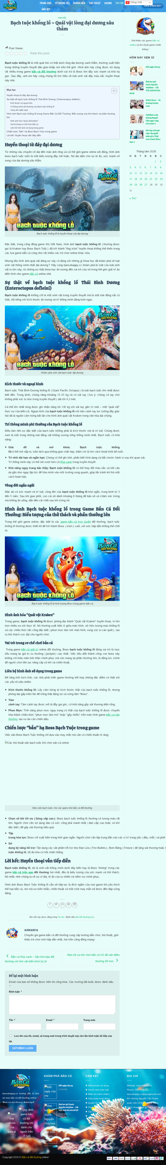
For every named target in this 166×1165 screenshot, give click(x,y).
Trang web (89, 1020)
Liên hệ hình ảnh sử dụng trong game (27, 128)
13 (146, 173)
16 (161, 173)
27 (146, 185)
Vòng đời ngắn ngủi (19, 110)
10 (131, 173)
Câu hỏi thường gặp (98, 1112)
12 (141, 173)
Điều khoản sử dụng (98, 1086)
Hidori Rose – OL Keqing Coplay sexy (153, 103)
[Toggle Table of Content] (112, 90)
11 (136, 173)
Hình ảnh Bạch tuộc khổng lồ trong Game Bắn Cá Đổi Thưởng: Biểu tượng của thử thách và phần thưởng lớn (61, 115)
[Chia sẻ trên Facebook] (50, 905)
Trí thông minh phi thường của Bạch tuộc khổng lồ (32, 106)
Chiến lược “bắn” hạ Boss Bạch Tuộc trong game (32, 131)
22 (156, 179)
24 (131, 185)
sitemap (29, 1102)
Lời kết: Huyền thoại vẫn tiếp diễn (24, 135)
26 (141, 185)
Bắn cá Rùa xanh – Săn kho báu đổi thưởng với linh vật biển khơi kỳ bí (29, 959)
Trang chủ (45, 3)
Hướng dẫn (79, 3)
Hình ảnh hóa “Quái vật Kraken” (24, 121)
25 (136, 185)
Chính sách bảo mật (98, 1090)
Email (50, 1020)
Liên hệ (97, 1116)
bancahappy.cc (144, 1086)
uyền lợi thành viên (99, 1103)
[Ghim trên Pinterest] (68, 905)
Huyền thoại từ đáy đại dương (22, 95)
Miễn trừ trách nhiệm (98, 1094)
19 (141, 179)
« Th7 (133, 198)
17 (131, 179)
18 (136, 179)
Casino (108, 3)
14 (151, 173)
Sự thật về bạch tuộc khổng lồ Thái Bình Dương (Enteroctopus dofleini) (43, 99)
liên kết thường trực (84, 917)
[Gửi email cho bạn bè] (62, 905)
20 (146, 179)
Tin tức (120, 3)
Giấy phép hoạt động (99, 1099)
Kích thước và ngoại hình (21, 103)
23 (161, 179)
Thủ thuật (95, 3)
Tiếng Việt (136, 2)
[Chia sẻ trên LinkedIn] (74, 905)
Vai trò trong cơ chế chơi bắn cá (24, 124)
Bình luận (15, 992)
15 (156, 173)
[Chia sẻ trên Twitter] (56, 905)
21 (151, 179)
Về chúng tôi (62, 3)
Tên (12, 1020)
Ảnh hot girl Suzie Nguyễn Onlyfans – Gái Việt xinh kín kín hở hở (68, 1107)
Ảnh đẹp (46, 9)
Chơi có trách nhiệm (98, 1107)
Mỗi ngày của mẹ (153, 67)
